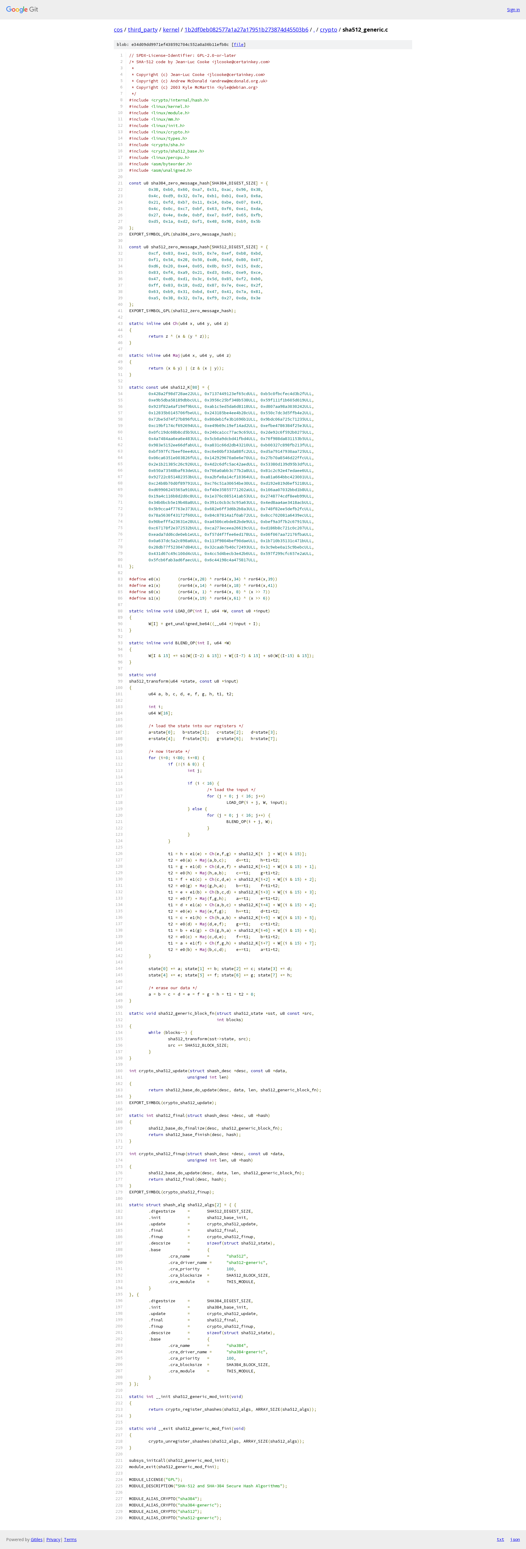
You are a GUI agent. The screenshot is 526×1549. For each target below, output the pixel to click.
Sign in (513, 9)
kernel (171, 29)
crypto (328, 29)
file (239, 44)
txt (500, 1539)
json (515, 1539)
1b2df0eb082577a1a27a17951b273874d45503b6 (246, 29)
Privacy (53, 1539)
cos (118, 29)
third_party (143, 29)
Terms (70, 1539)
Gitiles (37, 1539)
